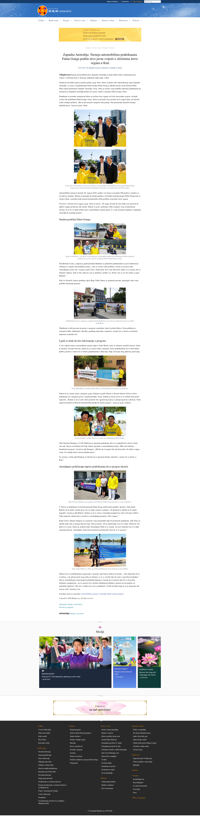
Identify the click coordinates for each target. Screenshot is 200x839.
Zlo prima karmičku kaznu (141, 733)
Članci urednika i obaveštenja (142, 762)
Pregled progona (75, 729)
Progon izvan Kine (76, 756)
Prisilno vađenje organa (77, 739)
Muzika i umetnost (107, 785)
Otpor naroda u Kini (139, 739)
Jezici (135, 792)
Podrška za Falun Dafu (45, 765)
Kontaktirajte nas (138, 779)
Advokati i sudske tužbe (141, 746)
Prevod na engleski (66, 607)
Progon (72, 726)
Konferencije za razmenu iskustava (49, 781)
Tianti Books (125, 1)
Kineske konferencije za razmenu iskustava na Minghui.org (52, 786)
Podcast (135, 770)
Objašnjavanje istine (45, 762)
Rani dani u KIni (43, 743)
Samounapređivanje (44, 755)
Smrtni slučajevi (75, 736)
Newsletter (136, 789)
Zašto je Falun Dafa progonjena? (80, 733)
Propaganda (74, 763)
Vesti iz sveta (97, 48)
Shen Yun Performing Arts (110, 753)
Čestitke (104, 759)
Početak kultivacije (44, 752)
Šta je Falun (42, 739)
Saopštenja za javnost (108, 766)
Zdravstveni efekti (44, 733)
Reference (136, 754)
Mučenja (73, 743)
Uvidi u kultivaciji (44, 794)
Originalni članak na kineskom (70, 604)
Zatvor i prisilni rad (76, 746)
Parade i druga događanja (109, 729)
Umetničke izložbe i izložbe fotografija (114, 749)
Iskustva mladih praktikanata (47, 768)
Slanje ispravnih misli (45, 778)
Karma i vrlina (138, 726)
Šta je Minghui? (138, 782)
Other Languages (138, 1)
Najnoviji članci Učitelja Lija (142, 758)
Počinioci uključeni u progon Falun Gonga (84, 759)
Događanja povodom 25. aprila (111, 743)
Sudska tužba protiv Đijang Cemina (144, 743)
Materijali (136, 765)
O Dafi (40, 726)
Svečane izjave (138, 749)
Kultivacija (42, 748)
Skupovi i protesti (108, 48)
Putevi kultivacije (44, 758)
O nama (135, 775)
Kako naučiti (42, 736)
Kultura (104, 778)
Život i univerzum (107, 788)
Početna (88, 48)
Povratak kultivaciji (44, 775)
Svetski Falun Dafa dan (109, 739)
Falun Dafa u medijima (108, 756)
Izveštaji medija (106, 763)
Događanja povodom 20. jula (110, 746)
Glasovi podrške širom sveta (110, 736)
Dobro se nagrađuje (139, 729)
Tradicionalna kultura (108, 781)
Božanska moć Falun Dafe (47, 771)
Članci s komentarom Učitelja (48, 791)
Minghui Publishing (112, 1)
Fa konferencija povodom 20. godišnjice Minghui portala (51, 802)
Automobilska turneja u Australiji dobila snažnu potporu (102, 593)
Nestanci (73, 753)
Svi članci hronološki (140, 786)
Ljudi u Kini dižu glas (140, 736)
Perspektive (42, 797)
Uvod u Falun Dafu (44, 729)
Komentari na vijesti (108, 769)
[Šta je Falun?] (43, 10)
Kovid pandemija (107, 773)
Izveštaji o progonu (76, 749)
